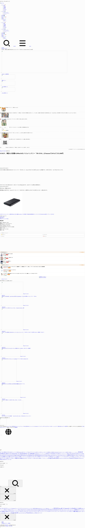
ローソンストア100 (63, 456)
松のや (5, 8)
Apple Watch (18, 455)
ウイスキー (63, 452)
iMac (47, 455)
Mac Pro (56, 455)
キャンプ (70, 456)
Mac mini (51, 455)
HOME (3, 47)
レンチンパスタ (59, 511)
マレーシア (26, 452)
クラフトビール (33, 452)
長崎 (70, 452)
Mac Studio (61, 455)
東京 (67, 452)
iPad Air (5, 455)
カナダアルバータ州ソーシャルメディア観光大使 (53, 426)
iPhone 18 (56, 453)
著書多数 (16, 427)
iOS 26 (76, 453)
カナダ (8, 452)
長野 (49, 452)
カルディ (27, 458)
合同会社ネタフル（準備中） (6, 523)
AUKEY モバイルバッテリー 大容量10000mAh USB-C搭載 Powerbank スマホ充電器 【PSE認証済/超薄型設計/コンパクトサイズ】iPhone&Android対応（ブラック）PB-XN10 (27, 214)
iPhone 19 (61, 453)
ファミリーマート (6, 13)
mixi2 (82, 458)
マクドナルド (16, 456)
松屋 (4, 5)
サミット (46, 458)
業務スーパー (41, 458)
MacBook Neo (58, 452)
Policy (3, 522)
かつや (5, 10)
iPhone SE (70, 453)
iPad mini (11, 455)
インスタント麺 (14, 458)
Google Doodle (53, 458)
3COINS (37, 458)
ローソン (5, 14)
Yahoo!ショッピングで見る (4, 218)
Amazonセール (17, 453)
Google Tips (61, 458)
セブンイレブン (6, 12)
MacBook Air (32, 455)
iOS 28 (77, 452)
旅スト (5, 37)
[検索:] (4, 486)
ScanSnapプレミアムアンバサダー (40, 426)
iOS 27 (80, 453)
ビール (3, 452)
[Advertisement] (26, 100)
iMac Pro (65, 455)
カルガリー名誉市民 (64, 426)
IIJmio (2, 459)
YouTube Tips (66, 458)
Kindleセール (27, 453)
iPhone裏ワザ (8, 453)
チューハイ (15, 452)
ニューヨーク (45, 452)
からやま (5, 9)
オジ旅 (82, 426)
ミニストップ (74, 452)
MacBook (25, 455)
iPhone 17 (49, 453)
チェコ (39, 452)
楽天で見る (2, 217)
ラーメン (5, 458)
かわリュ (5, 38)
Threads (72, 458)
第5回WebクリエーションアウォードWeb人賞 (19, 426)
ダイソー (32, 458)
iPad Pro (29, 509)
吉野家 (5, 7)
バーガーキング (25, 456)
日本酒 (53, 452)
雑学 (35, 453)
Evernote (20, 452)
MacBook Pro (41, 455)
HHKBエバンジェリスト (30, 426)
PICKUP (56, 508)
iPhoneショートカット (41, 453)
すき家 (5, 6)
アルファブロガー (9, 426)
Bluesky (77, 458)
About (3, 521)
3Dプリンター (8, 459)
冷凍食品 (21, 458)
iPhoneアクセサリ (4, 48)
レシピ (76, 456)
